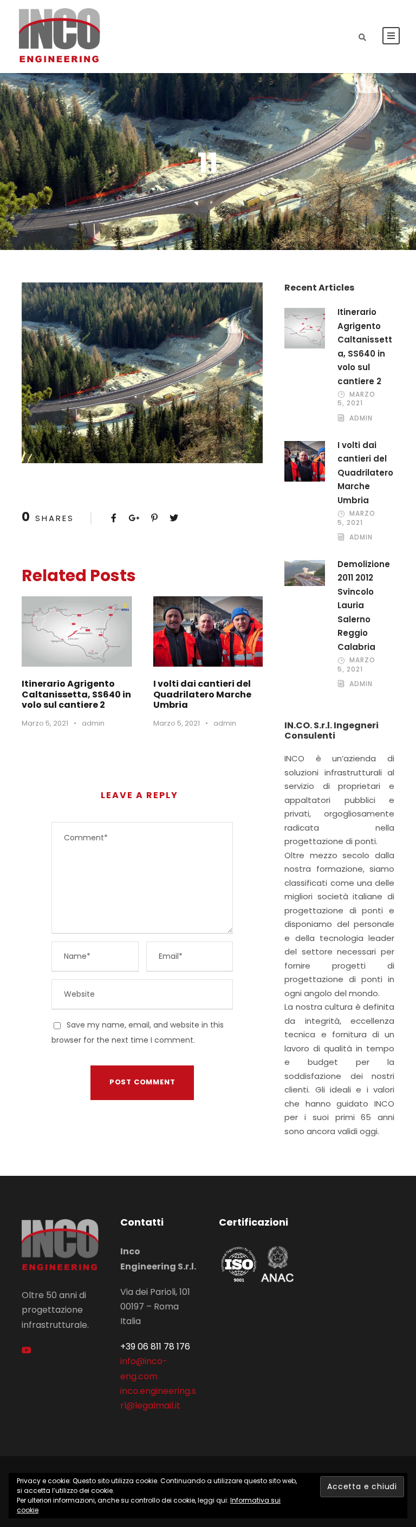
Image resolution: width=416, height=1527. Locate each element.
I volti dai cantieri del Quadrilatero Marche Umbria (202, 693)
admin (93, 723)
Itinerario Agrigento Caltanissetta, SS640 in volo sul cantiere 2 (76, 693)
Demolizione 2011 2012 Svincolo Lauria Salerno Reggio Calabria (363, 605)
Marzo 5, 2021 (45, 723)
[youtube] (26, 1350)
